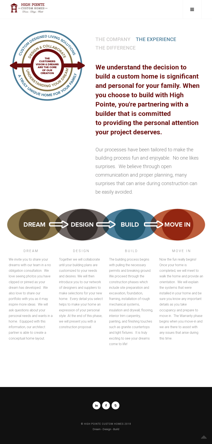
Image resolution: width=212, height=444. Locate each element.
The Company (112, 39)
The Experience (156, 39)
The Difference (115, 48)
